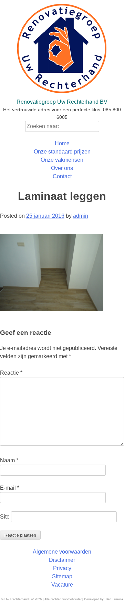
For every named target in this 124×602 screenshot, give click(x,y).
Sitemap (62, 576)
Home (62, 143)
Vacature (62, 585)
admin (80, 216)
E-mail (9, 488)
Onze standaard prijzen (62, 152)
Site (5, 517)
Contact (62, 176)
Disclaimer (62, 560)
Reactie (11, 373)
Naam (9, 460)
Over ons (62, 168)
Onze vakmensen (62, 160)
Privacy (62, 568)
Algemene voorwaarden (62, 552)
